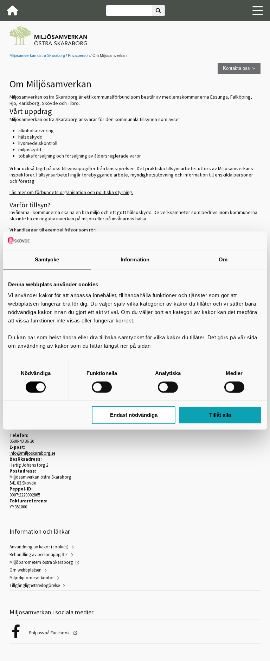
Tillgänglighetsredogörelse (34, 585)
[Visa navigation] (257, 10)
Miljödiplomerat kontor (31, 578)
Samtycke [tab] (47, 259)
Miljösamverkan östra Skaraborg (37, 55)
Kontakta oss (236, 68)
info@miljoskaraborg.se (32, 453)
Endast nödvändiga (134, 415)
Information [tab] (135, 259)
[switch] (102, 387)
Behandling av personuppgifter (38, 554)
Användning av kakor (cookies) (39, 547)
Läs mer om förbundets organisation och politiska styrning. (71, 192)
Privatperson (79, 55)
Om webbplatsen (25, 570)
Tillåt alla (220, 415)
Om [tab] (223, 259)
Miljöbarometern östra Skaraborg (41, 562)
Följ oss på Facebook (50, 633)
